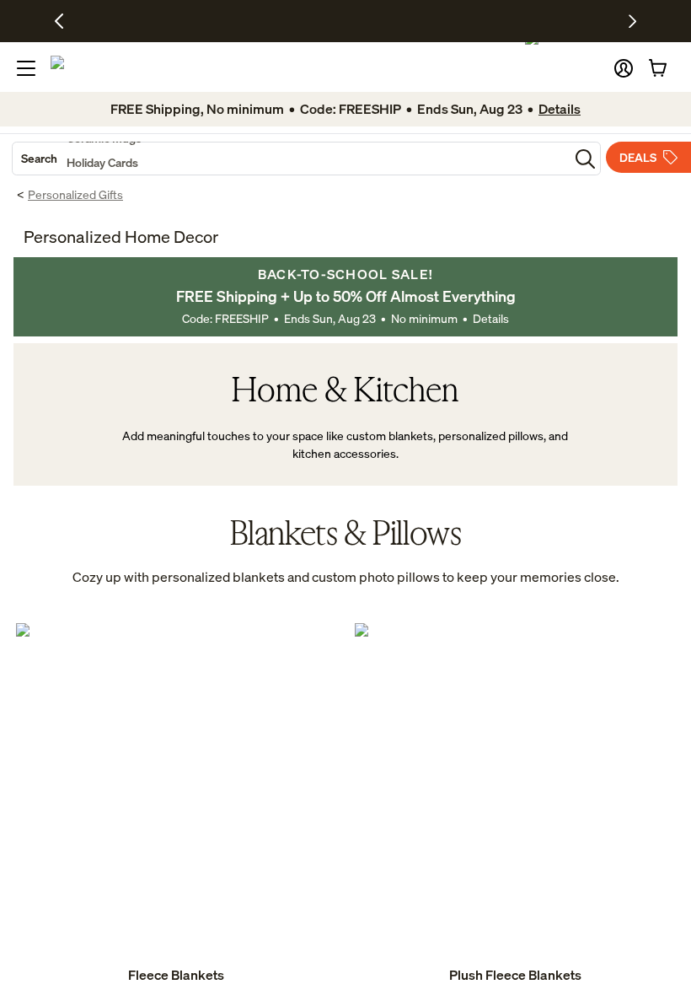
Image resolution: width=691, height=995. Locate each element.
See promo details (478, 21)
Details (491, 318)
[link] (176, 804)
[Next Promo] (632, 21)
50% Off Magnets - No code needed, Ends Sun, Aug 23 (299, 21)
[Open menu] (26, 68)
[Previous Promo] (65, 21)
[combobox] (291, 159)
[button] (623, 68)
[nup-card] (176, 804)
